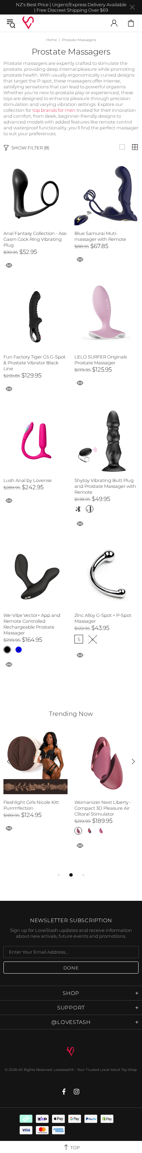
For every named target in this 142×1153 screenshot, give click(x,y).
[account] (114, 23)
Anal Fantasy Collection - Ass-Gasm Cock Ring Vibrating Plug (35, 239)
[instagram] (77, 1091)
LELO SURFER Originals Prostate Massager (100, 359)
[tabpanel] (35, 789)
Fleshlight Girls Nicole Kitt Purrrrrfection (31, 805)
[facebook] (64, 1091)
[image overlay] (35, 164)
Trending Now (71, 714)
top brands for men (53, 110)
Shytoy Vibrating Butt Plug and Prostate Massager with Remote (105, 486)
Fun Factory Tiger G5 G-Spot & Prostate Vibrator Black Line (34, 362)
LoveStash (28, 23)
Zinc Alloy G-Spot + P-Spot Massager (102, 618)
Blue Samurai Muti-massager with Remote (100, 236)
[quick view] (80, 259)
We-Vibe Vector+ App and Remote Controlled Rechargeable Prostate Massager (31, 623)
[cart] (131, 23)
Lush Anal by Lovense (27, 480)
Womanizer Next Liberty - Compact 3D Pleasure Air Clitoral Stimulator (102, 808)
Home (51, 40)
